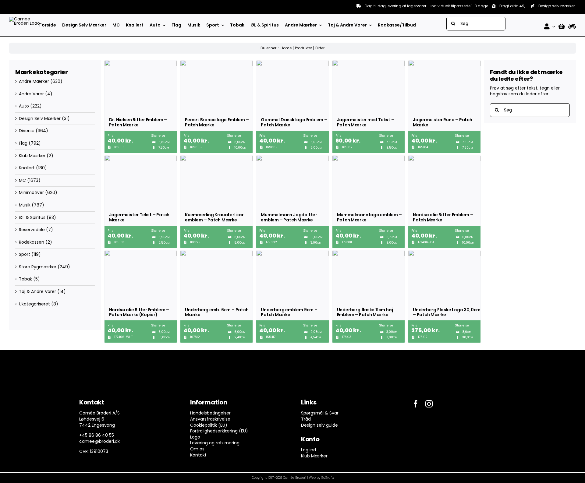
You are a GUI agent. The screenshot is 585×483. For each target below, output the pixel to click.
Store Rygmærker (37, 267)
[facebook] (415, 403)
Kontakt (198, 455)
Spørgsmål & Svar (320, 413)
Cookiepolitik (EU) (208, 425)
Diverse (26, 131)
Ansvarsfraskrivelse (210, 419)
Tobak (25, 279)
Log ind (308, 450)
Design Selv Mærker (40, 118)
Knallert (27, 168)
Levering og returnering (214, 443)
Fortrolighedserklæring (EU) (219, 431)
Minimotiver (31, 192)
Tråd (306, 419)
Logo (195, 437)
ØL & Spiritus (32, 217)
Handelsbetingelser (210, 413)
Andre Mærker (34, 81)
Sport (24, 254)
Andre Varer (31, 94)
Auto (24, 106)
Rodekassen (31, 242)
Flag (23, 143)
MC (22, 180)
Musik (24, 205)
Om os (197, 449)
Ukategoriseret (34, 304)
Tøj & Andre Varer (37, 291)
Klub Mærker (32, 156)
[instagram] (429, 403)
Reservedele (32, 230)
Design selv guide (319, 425)
